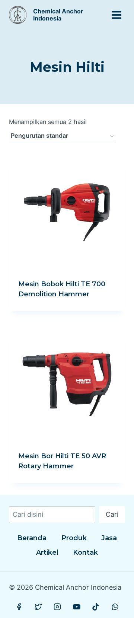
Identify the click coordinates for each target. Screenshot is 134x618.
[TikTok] (95, 606)
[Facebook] (19, 606)
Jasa (109, 538)
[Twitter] (38, 606)
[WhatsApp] (115, 606)
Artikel (47, 552)
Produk (74, 538)
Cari (112, 514)
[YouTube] (76, 606)
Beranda (32, 538)
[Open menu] (116, 14)
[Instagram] (57, 606)
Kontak (85, 552)
